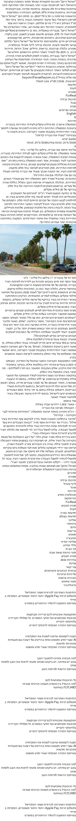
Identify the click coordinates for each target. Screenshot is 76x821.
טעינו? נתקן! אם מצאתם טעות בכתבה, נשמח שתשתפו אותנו (39, 466)
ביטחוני (71, 523)
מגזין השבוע (68, 505)
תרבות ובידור (68, 99)
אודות (72, 563)
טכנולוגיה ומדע (67, 494)
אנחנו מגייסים (67, 110)
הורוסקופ (70, 498)
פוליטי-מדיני (68, 541)
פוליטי (72, 520)
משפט (72, 534)
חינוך (73, 527)
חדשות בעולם (67, 516)
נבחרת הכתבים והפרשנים (60, 570)
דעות (73, 88)
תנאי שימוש (69, 581)
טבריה (56, 469)
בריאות (71, 531)
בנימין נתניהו (68, 469)
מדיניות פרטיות (66, 574)
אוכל (73, 103)
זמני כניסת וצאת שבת (62, 552)
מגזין (73, 106)
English (71, 113)
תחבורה (71, 538)
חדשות (72, 84)
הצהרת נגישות (67, 578)
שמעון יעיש (69, 139)
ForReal (71, 95)
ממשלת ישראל (43, 469)
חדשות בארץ (68, 513)
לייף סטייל (70, 484)
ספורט (72, 92)
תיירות (72, 121)
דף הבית (70, 549)
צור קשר (71, 567)
